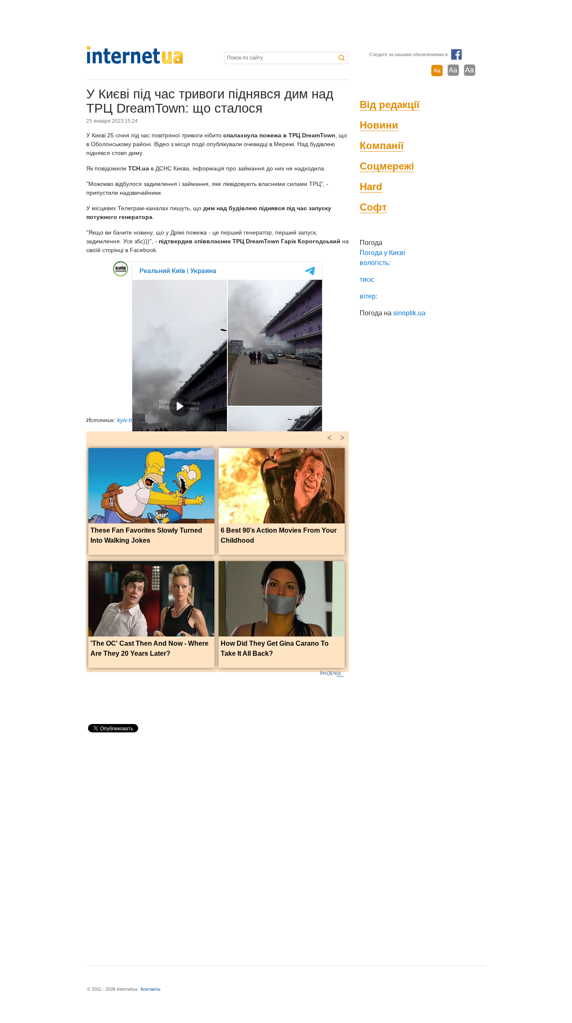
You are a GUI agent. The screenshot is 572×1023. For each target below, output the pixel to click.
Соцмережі (387, 166)
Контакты (150, 989)
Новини (379, 125)
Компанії (382, 145)
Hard (371, 186)
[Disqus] (217, 845)
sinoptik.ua (409, 313)
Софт (373, 207)
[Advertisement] (286, 23)
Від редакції (390, 104)
